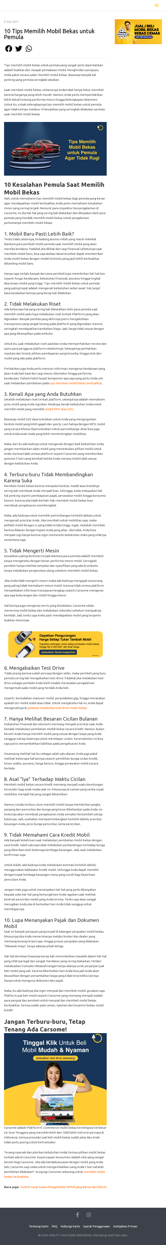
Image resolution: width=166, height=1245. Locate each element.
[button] (8, 48)
